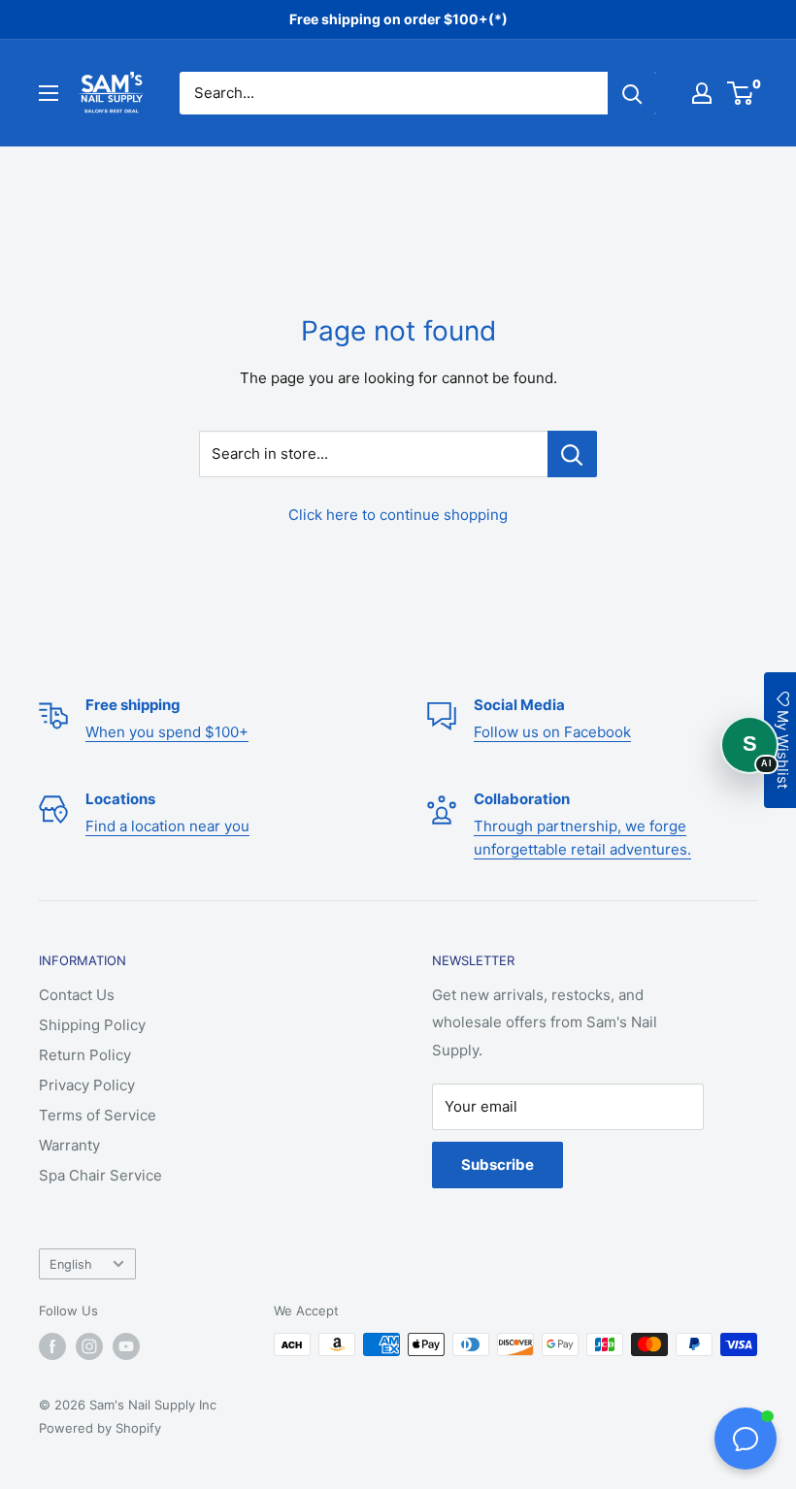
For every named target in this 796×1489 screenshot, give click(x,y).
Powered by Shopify (100, 1428)
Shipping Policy (92, 1025)
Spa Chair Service (100, 1175)
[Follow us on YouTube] (126, 1346)
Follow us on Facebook (552, 732)
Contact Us (77, 995)
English (71, 1264)
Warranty (69, 1145)
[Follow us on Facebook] (52, 1346)
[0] (741, 93)
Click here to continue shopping (398, 514)
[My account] (702, 93)
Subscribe (497, 1164)
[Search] (632, 93)
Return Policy (85, 1055)
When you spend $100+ (167, 732)
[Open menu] (48, 93)
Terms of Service (97, 1115)
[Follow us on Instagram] (89, 1346)
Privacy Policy (87, 1085)
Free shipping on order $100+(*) (398, 19)
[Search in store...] (572, 454)
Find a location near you (167, 826)
